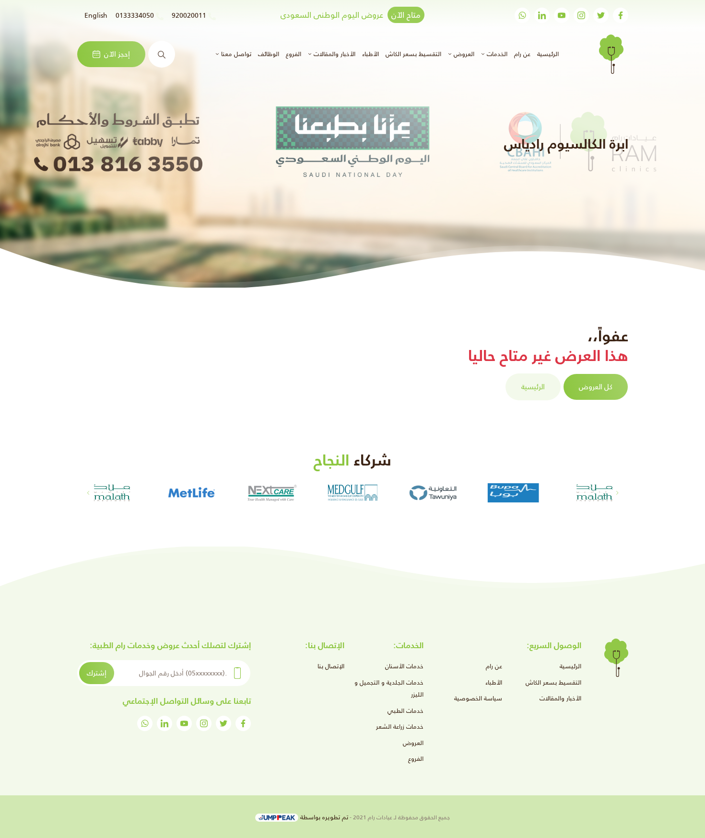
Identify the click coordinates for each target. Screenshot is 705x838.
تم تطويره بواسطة (323, 817)
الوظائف (268, 54)
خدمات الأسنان (404, 666)
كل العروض (595, 386)
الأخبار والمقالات (560, 698)
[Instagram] (581, 15)
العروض (413, 743)
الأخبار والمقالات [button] (333, 54)
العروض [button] (463, 54)
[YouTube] (561, 15)
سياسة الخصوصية (478, 698)
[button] (88, 492)
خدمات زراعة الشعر (399, 727)
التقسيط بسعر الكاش (413, 54)
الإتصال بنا (330, 666)
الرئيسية (547, 53)
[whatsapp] (522, 15)
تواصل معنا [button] (235, 54)
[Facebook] (620, 15)
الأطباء (370, 54)
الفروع (293, 54)
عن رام (522, 54)
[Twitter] (601, 15)
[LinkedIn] (542, 15)
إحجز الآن (117, 53)
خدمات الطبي (405, 711)
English (95, 15)
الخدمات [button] (496, 54)
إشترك (96, 672)
